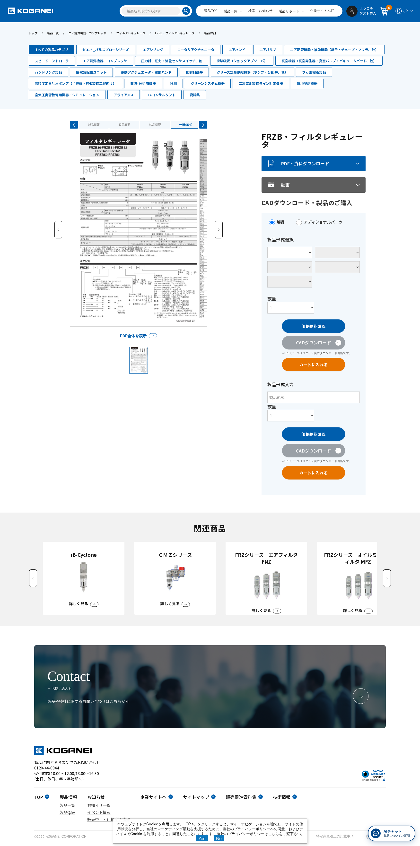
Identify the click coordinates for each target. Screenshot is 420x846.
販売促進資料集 (241, 797)
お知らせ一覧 (99, 805)
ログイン (308, 353)
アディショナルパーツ (323, 222)
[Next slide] (387, 578)
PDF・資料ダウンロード (305, 163)
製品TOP (211, 11)
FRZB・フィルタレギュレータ (174, 33)
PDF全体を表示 (133, 336)
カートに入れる (313, 364)
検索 (251, 11)
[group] (83, 578)
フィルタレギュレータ (130, 33)
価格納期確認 (313, 326)
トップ (33, 33)
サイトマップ (196, 797)
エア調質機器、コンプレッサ (87, 33)
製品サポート (289, 11)
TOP (38, 797)
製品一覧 (231, 11)
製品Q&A (67, 812)
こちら (273, 833)
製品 (281, 222)
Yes (201, 838)
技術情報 (281, 797)
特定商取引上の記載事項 (335, 836)
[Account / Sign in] (352, 11)
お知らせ (265, 11)
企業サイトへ (320, 11)
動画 (285, 185)
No (219, 838)
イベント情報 (99, 812)
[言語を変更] (404, 11)
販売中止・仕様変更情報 (108, 819)
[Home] (30, 11)
